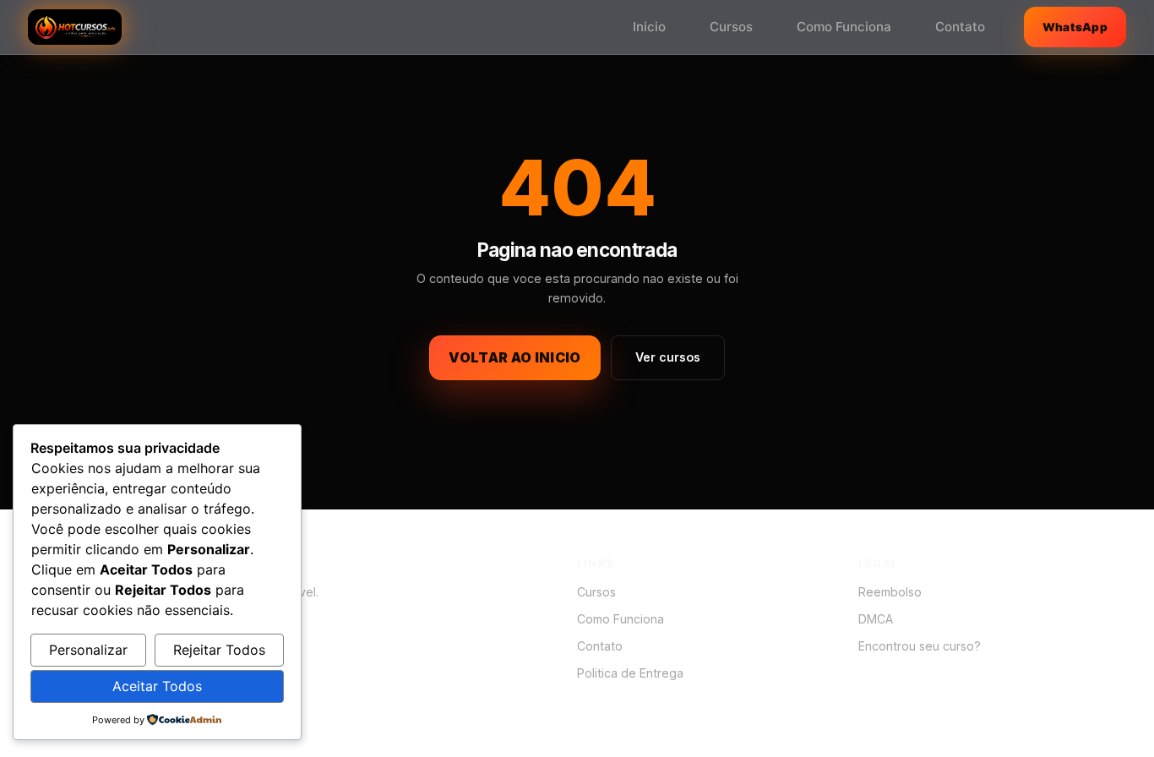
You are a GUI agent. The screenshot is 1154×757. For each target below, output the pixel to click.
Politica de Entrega (630, 673)
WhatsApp (1075, 27)
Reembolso (890, 592)
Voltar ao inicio (514, 357)
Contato (960, 27)
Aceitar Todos (157, 686)
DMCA (875, 619)
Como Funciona (844, 27)
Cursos (731, 27)
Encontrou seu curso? (919, 646)
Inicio (649, 27)
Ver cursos (667, 357)
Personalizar (88, 649)
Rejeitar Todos (219, 649)
